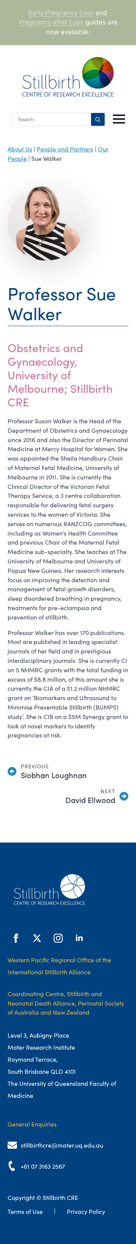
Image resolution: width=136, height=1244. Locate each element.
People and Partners (65, 149)
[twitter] (37, 938)
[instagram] (58, 938)
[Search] (98, 120)
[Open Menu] (119, 119)
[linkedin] (79, 938)
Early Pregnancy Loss (61, 13)
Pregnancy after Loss (51, 22)
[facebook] (16, 938)
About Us (20, 149)
